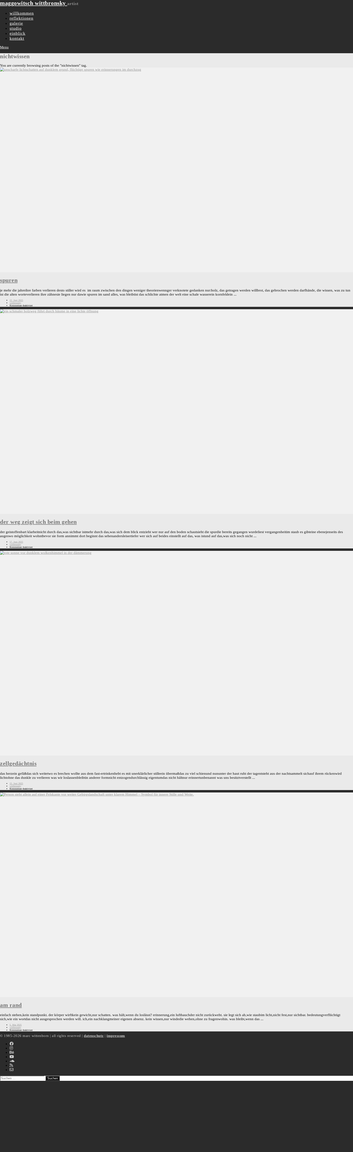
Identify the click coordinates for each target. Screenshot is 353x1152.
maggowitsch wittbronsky (33, 3)
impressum (116, 1036)
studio (16, 28)
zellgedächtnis (18, 763)
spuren (9, 280)
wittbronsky (15, 303)
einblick (17, 33)
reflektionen (21, 18)
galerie (16, 23)
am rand (11, 1005)
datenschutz (94, 1036)
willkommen (22, 13)
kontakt (17, 38)
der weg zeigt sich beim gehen (38, 522)
